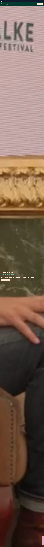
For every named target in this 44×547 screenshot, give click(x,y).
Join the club (40, 3)
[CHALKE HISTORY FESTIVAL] (5, 4)
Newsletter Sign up (5, 280)
